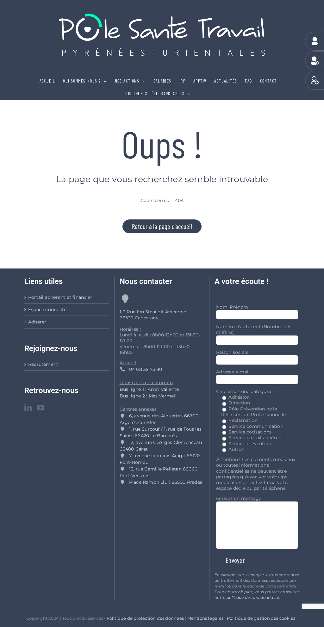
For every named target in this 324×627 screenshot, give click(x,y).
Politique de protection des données (145, 618)
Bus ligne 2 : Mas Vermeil (148, 396)
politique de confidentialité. (253, 597)
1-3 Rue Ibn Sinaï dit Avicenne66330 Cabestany (153, 314)
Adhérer (37, 322)
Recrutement (43, 364)
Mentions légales (205, 618)
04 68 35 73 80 (143, 369)
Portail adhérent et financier (60, 297)
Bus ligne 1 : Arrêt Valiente (149, 389)
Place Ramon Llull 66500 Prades (165, 482)
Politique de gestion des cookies (261, 618)
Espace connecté (47, 309)
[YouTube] (40, 407)
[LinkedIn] (28, 407)
